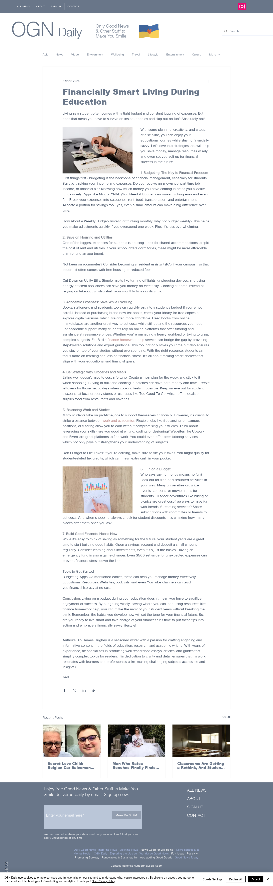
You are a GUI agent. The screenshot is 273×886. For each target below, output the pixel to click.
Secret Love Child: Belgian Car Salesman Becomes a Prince (69, 766)
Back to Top (6, 870)
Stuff (66, 676)
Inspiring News (107, 849)
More (212, 54)
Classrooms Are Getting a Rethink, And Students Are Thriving (201, 766)
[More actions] (208, 80)
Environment (95, 54)
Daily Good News (85, 849)
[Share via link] (94, 690)
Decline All (235, 879)
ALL (45, 54)
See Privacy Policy (103, 881)
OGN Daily (100, 853)
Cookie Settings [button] (212, 879)
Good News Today (186, 857)
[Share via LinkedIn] (84, 690)
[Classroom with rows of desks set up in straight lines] (201, 741)
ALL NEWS (196, 790)
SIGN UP (195, 806)
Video (75, 54)
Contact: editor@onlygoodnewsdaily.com (136, 865)
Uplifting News (129, 849)
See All (226, 717)
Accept (255, 879)
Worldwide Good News (154, 853)
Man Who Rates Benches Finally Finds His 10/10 (134, 766)
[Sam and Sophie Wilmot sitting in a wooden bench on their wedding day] (136, 741)
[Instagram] (242, 6)
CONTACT (196, 815)
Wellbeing (117, 54)
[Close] (268, 879)
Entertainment (175, 54)
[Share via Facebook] (64, 690)
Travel (136, 54)
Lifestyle (153, 54)
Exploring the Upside (124, 853)
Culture (196, 54)
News (59, 54)
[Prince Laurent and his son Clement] (72, 741)
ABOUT (193, 798)
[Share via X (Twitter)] (74, 690)
